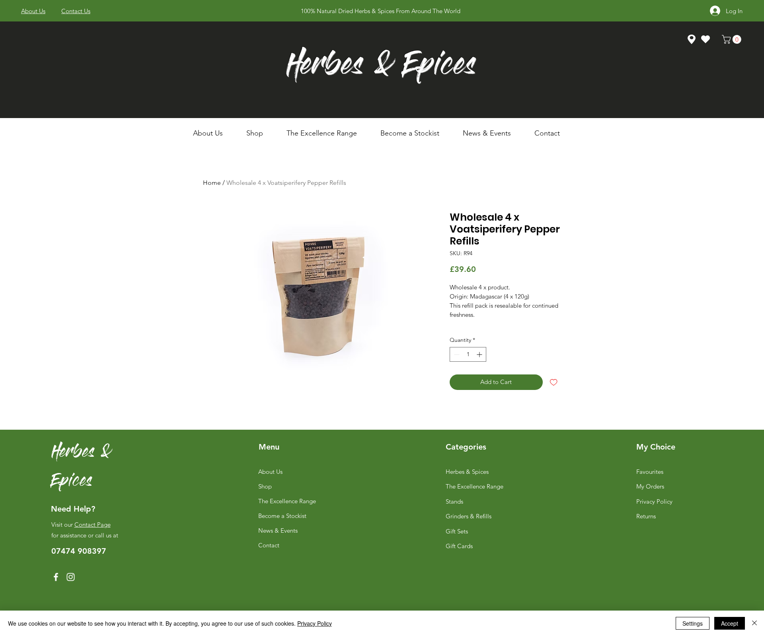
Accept (729, 623)
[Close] (754, 623)
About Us (270, 471)
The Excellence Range (287, 501)
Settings (692, 623)
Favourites (649, 471)
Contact (268, 545)
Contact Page (92, 524)
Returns (646, 516)
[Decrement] (456, 354)
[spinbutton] (468, 354)
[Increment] (480, 354)
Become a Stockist (282, 516)
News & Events (278, 530)
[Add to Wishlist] (553, 382)
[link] (732, 39)
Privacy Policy (654, 501)
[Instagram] (70, 577)
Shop (265, 486)
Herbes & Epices (381, 67)
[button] (260, 133)
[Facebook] (56, 577)
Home (212, 182)
